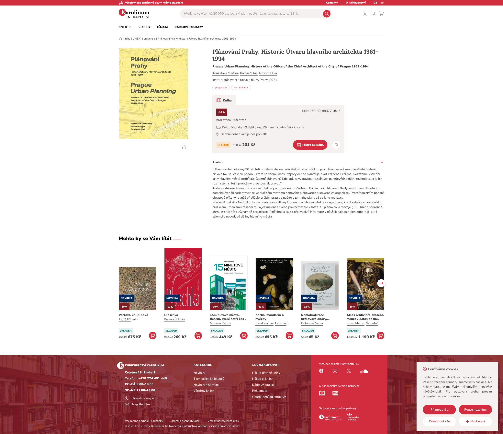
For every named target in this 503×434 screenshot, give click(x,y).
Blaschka (171, 315)
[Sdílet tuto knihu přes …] (184, 147)
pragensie (149, 39)
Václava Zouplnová (133, 315)
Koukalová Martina (225, 73)
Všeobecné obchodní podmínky (144, 421)
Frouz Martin (355, 323)
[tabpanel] (278, 129)
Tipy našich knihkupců (209, 379)
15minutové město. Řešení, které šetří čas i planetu (228, 317)
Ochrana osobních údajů (185, 421)
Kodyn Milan (249, 73)
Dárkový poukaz (263, 385)
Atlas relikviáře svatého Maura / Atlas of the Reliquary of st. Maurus (365, 317)
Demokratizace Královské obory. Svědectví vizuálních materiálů (317, 317)
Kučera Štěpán (174, 319)
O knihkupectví (356, 3)
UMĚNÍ (137, 39)
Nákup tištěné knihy (266, 373)
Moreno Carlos (220, 323)
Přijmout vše (439, 409)
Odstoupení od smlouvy (269, 397)
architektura (241, 87)
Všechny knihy (204, 391)
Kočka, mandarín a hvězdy (269, 317)
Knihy (126, 39)
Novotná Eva (268, 73)
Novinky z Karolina (206, 385)
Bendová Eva (264, 323)
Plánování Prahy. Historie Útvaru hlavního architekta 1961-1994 (197, 39)
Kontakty (332, 3)
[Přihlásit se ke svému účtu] (365, 13)
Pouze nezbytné (475, 409)
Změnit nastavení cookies (223, 421)
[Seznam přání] (373, 13)
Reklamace (260, 391)
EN (382, 3)
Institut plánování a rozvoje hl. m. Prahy (240, 80)
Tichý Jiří (125, 319)
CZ (375, 3)
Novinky (199, 373)
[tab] (224, 100)
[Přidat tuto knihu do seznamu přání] (336, 145)
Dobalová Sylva (312, 323)
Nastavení (477, 421)
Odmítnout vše (439, 421)
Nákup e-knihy (262, 379)
